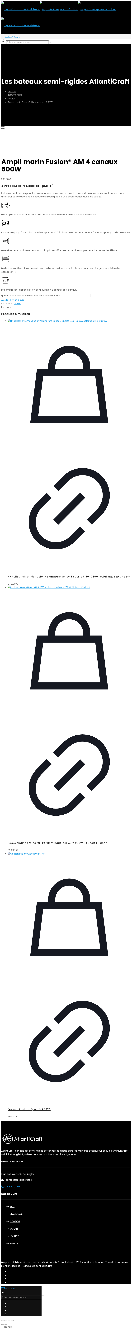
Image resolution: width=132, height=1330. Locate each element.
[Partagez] (9, 1320)
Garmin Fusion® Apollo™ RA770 (29, 1109)
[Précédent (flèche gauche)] (2, 1324)
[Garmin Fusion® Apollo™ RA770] (69, 854)
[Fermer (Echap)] (12, 1320)
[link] (50, 42)
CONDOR (15, 1221)
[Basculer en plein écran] (6, 1320)
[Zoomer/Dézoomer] (2, 1320)
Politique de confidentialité (37, 1266)
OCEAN (14, 1228)
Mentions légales (10, 1266)
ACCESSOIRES (15, 95)
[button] (66, 1327)
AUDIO (11, 98)
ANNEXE (14, 1243)
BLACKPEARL (16, 1214)
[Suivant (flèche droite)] (6, 1324)
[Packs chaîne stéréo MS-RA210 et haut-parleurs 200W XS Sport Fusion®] (69, 587)
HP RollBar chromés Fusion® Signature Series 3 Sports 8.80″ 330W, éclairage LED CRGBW (69, 576)
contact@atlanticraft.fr (19, 1179)
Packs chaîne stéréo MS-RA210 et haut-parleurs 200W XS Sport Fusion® (57, 843)
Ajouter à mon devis (12, 300)
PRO (12, 1206)
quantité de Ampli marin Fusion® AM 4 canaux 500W (30, 295)
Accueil (12, 91)
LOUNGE (14, 1236)
